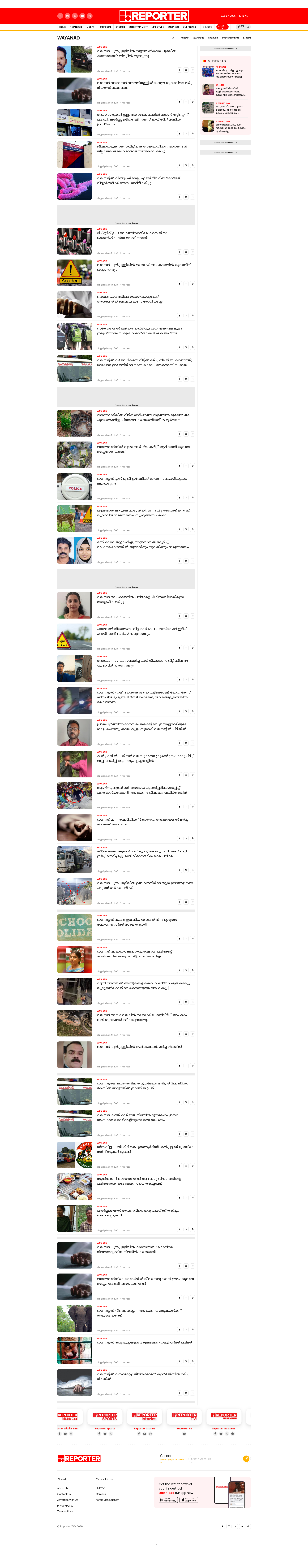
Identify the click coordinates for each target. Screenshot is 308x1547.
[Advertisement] (136, 213)
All (173, 37)
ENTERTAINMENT (138, 26)
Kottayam (213, 37)
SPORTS (120, 26)
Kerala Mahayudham (107, 1500)
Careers (101, 1494)
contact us (133, 223)
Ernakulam (249, 37)
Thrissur (184, 37)
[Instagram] (83, 1433)
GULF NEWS (189, 26)
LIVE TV (100, 1488)
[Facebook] (71, 1433)
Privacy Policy (65, 1505)
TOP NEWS (76, 26)
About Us (62, 1488)
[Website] (205, 1433)
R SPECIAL (105, 26)
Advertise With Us (67, 1500)
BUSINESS (173, 26)
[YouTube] (77, 1433)
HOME (62, 26)
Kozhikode (198, 37)
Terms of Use (65, 1511)
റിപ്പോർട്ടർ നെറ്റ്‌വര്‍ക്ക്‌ (107, 71)
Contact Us (64, 1494)
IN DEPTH (91, 26)
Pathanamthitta (230, 37)
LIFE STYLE (158, 26)
